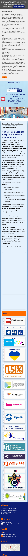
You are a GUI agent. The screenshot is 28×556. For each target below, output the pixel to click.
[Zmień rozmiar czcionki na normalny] (10, 86)
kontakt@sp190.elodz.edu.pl (11, 524)
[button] (2, 112)
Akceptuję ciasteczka (19, 6)
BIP (4, 532)
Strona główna (11, 82)
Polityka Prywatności (9, 534)
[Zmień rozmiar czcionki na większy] (13, 86)
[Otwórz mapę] (10, 547)
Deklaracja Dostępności (9, 536)
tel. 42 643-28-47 (8, 522)
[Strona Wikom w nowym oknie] (4, 555)
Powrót (5, 313)
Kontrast (21, 85)
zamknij (4, 77)
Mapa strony (17, 82)
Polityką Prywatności (10, 2)
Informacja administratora (14, 88)
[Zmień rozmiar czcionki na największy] (17, 86)
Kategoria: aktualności (17, 124)
